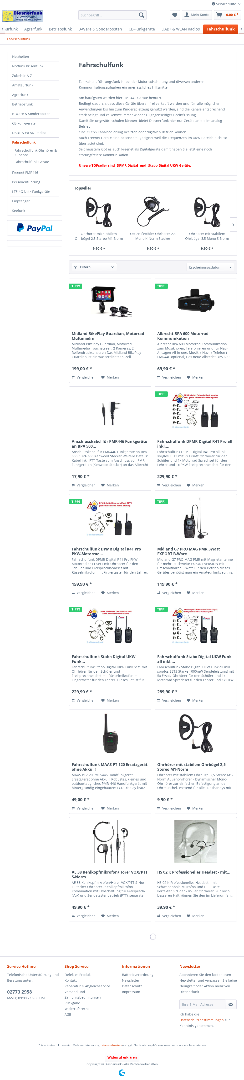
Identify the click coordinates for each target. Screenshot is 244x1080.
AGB (68, 1014)
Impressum (131, 992)
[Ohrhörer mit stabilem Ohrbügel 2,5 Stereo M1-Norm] (98, 212)
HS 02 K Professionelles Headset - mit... (193, 872)
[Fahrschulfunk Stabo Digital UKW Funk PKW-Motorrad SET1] (110, 625)
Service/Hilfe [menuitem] (226, 4)
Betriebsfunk (22, 104)
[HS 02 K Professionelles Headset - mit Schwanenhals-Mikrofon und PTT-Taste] (195, 841)
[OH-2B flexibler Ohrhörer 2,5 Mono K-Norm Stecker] (153, 212)
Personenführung (26, 182)
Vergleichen (86, 377)
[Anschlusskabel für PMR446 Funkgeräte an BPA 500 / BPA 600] (110, 410)
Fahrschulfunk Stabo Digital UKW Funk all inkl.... (194, 659)
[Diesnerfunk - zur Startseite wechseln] (22, 16)
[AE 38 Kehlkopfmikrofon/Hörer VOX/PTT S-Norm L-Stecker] (110, 841)
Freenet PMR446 (25, 172)
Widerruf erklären (122, 1057)
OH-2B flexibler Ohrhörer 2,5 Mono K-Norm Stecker (153, 236)
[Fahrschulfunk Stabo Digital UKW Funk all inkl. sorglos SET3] (195, 625)
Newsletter (130, 980)
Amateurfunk (22, 85)
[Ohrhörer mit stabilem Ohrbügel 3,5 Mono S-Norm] (207, 212)
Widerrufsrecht (77, 1008)
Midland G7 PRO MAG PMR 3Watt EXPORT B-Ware (188, 551)
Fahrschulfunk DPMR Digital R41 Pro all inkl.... (194, 444)
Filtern (85, 267)
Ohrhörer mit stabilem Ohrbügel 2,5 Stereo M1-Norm (99, 236)
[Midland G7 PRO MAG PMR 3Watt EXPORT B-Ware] (195, 518)
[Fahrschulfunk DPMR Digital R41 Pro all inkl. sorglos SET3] (195, 410)
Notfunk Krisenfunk (27, 66)
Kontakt (71, 980)
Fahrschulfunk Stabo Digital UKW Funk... (103, 659)
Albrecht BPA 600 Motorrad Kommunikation (182, 336)
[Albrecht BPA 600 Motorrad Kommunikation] (195, 302)
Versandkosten (112, 1045)
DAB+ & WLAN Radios (29, 132)
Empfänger (21, 201)
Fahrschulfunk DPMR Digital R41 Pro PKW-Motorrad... (106, 551)
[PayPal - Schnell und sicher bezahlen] (34, 227)
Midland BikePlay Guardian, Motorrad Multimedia (108, 336)
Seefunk (18, 210)
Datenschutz (132, 986)
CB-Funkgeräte (24, 123)
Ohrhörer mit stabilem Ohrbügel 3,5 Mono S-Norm (207, 236)
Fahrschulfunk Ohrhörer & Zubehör (36, 152)
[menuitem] (112, 15)
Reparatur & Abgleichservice (87, 986)
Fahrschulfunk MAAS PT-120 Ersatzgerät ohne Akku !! (109, 767)
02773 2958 (19, 992)
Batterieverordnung (137, 974)
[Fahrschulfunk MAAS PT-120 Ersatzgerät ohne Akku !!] (110, 733)
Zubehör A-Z (22, 75)
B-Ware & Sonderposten (31, 113)
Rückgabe (72, 1003)
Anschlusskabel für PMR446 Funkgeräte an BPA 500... (109, 444)
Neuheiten (20, 56)
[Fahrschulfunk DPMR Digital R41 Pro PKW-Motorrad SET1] (110, 518)
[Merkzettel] (175, 15)
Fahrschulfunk (24, 142)
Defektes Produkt (78, 974)
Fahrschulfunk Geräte (32, 162)
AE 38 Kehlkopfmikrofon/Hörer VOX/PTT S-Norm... (109, 874)
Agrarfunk (20, 94)
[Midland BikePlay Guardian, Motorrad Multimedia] (110, 302)
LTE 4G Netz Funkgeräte (31, 191)
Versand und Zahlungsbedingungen (83, 995)
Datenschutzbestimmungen (201, 1020)
